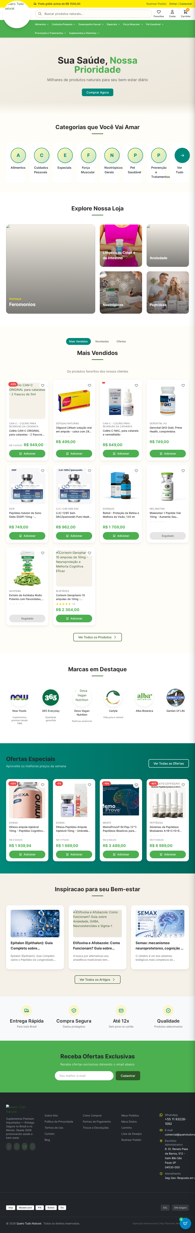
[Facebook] (9, 1146)
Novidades (102, 341)
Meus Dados (129, 1121)
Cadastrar (128, 1076)
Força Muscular (131, 24)
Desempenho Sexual (89, 24)
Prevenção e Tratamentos (49, 33)
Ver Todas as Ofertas (168, 763)
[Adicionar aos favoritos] (42, 385)
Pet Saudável (153, 24)
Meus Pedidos (130, 1115)
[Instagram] (16, 1146)
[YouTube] (24, 1146)
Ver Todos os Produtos (95, 637)
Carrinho (126, 1127)
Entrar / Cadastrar (180, 3)
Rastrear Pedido (156, 3)
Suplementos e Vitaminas (82, 33)
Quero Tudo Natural (29, 1223)
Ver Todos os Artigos (95, 979)
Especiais (112, 24)
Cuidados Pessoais (62, 24)
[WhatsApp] (32, 1146)
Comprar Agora (97, 92)
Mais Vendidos (78, 341)
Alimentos (40, 24)
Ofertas (121, 341)
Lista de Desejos (131, 1133)
